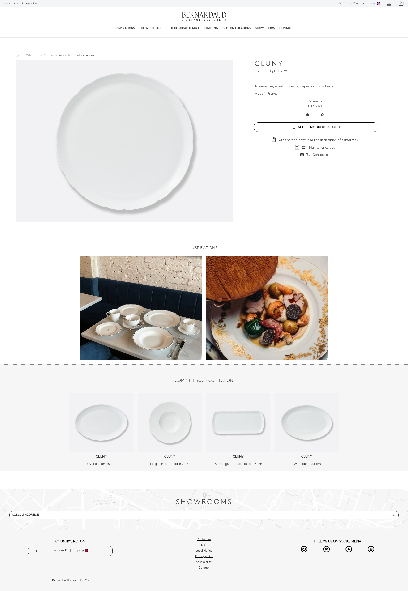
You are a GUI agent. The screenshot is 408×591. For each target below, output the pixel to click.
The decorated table (184, 28)
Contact (286, 28)
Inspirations (125, 28)
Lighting (211, 28)
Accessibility (204, 562)
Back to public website (20, 3)
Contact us (204, 539)
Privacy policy (204, 556)
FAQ (204, 545)
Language (357, 3)
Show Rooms (265, 28)
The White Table (151, 28)
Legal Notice (204, 550)
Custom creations (237, 28)
